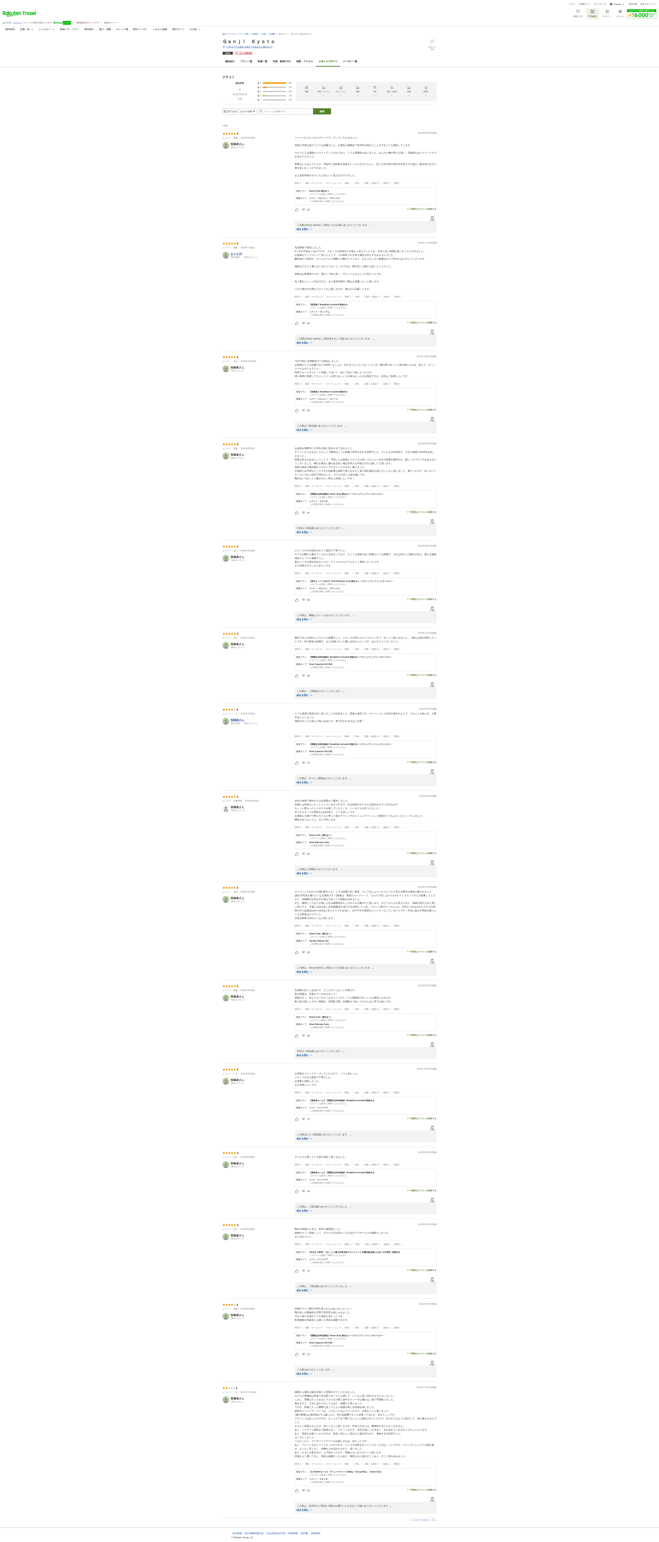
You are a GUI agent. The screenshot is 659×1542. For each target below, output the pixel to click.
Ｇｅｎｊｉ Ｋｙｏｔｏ (248, 41)
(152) (282, 61)
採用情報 (293, 1533)
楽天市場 (633, 4)
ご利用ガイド (584, 4)
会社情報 (237, 1533)
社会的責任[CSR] (276, 1533)
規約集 (304, 1533)
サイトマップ (600, 4)
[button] (257, 145)
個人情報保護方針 (254, 1533)
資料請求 (316, 1533)
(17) (328, 61)
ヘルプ (572, 4)
